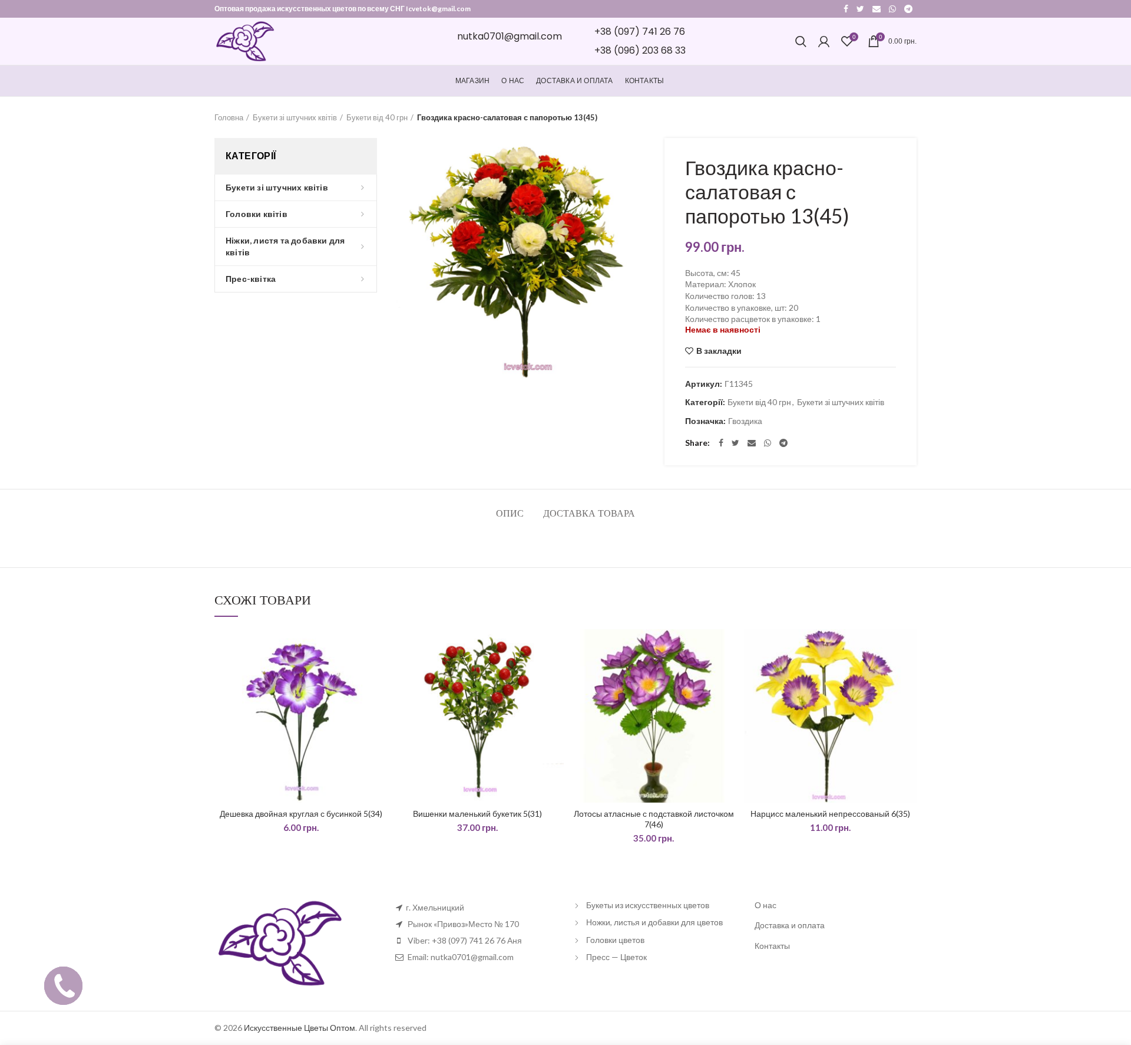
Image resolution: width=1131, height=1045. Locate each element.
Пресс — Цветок (616, 957)
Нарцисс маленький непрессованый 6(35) (830, 814)
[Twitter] (860, 9)
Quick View (378, 675)
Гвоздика (745, 421)
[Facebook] (845, 9)
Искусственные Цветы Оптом (299, 1028)
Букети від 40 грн (377, 117)
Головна (228, 117)
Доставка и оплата (790, 925)
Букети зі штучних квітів (295, 117)
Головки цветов (615, 940)
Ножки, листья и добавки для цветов (654, 922)
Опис (510, 513)
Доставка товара (589, 513)
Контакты (772, 946)
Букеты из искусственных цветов (647, 905)
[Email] (876, 9)
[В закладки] (378, 648)
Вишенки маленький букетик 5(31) (477, 814)
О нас (765, 905)
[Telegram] (908, 9)
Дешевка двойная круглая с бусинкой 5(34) (301, 814)
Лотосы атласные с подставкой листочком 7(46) (654, 819)
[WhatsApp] (892, 9)
